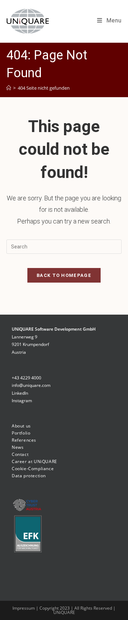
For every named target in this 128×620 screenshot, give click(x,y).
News (17, 447)
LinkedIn (20, 393)
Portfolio (21, 433)
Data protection (29, 476)
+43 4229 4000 (26, 378)
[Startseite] (8, 88)
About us (21, 426)
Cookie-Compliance (33, 469)
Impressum (24, 608)
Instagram (22, 401)
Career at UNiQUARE (34, 461)
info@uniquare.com (31, 385)
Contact (20, 454)
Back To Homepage (64, 275)
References (24, 440)
